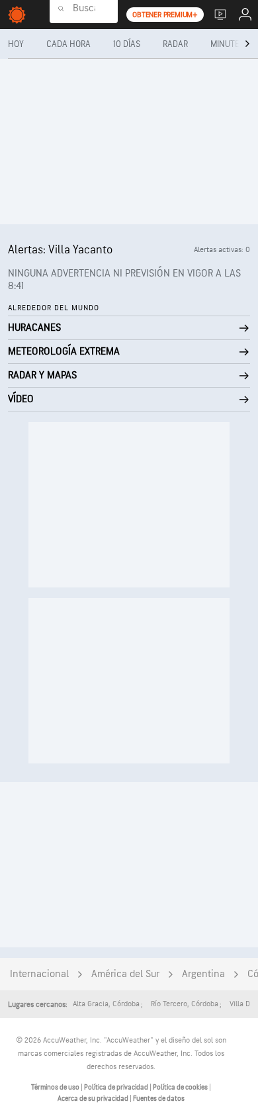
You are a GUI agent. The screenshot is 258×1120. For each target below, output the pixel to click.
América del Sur (125, 974)
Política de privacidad (117, 1087)
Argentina (203, 974)
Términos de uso (56, 1087)
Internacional (39, 974)
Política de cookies (181, 1087)
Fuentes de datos (159, 1098)
